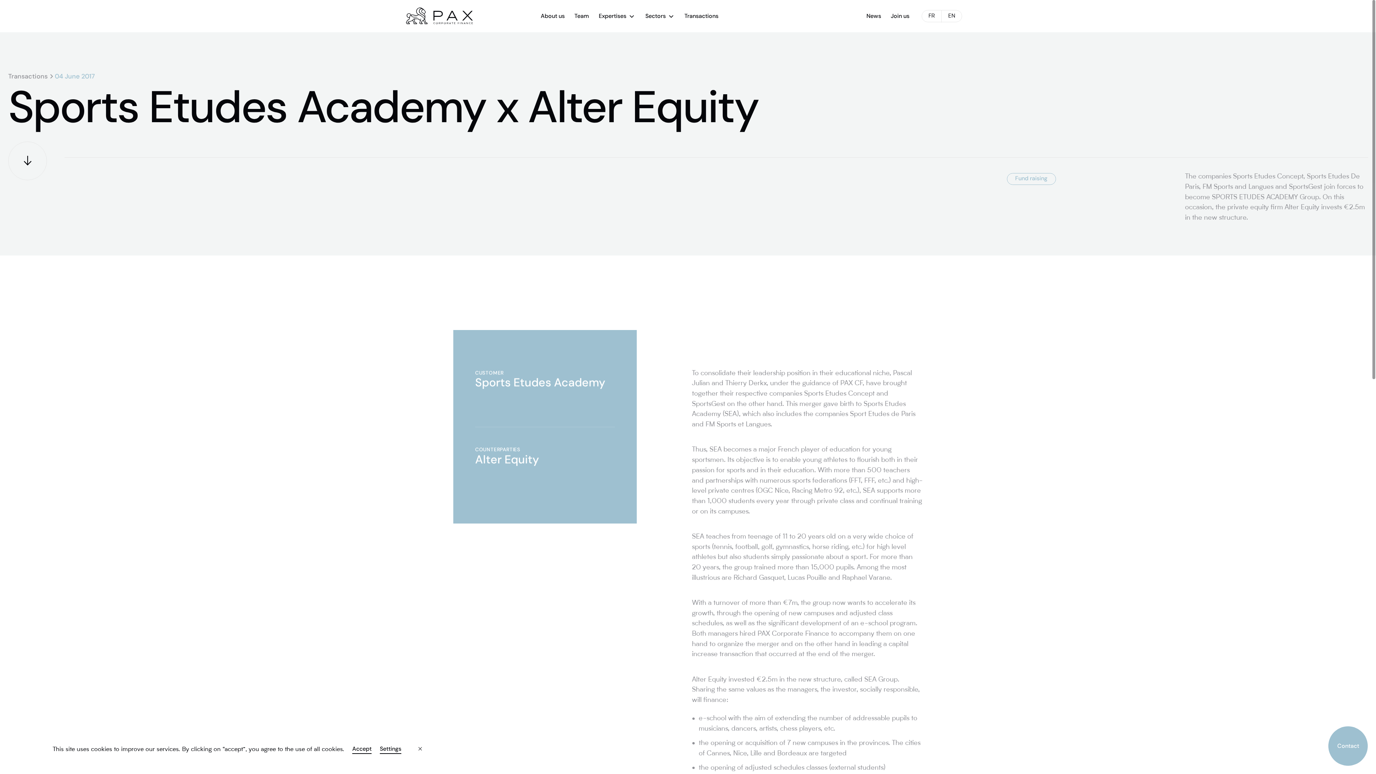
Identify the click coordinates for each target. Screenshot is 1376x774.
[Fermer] (414, 743)
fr (931, 16)
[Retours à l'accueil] (439, 16)
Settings (390, 749)
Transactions (28, 76)
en (951, 16)
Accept (362, 749)
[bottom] (27, 161)
